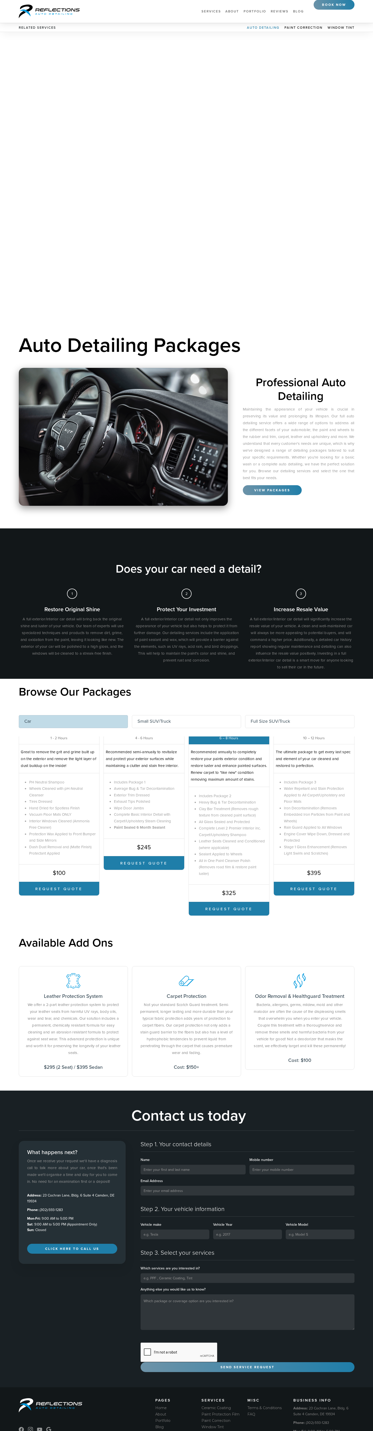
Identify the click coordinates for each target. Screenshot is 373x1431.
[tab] (73, 721)
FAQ (251, 1414)
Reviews (280, 11)
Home (161, 1408)
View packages (272, 490)
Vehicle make (151, 1224)
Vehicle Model (297, 1224)
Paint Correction (303, 27)
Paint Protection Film (220, 1414)
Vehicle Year (222, 1224)
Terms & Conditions (264, 1408)
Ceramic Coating (216, 1408)
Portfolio (255, 11)
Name (145, 1159)
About (232, 11)
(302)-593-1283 (45, 1209)
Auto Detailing (263, 27)
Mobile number (261, 1159)
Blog (298, 11)
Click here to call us (72, 1249)
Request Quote (59, 888)
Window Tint (341, 27)
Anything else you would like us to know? (173, 1289)
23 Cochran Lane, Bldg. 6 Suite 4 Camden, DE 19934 (70, 1198)
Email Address (152, 1180)
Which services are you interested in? (170, 1268)
